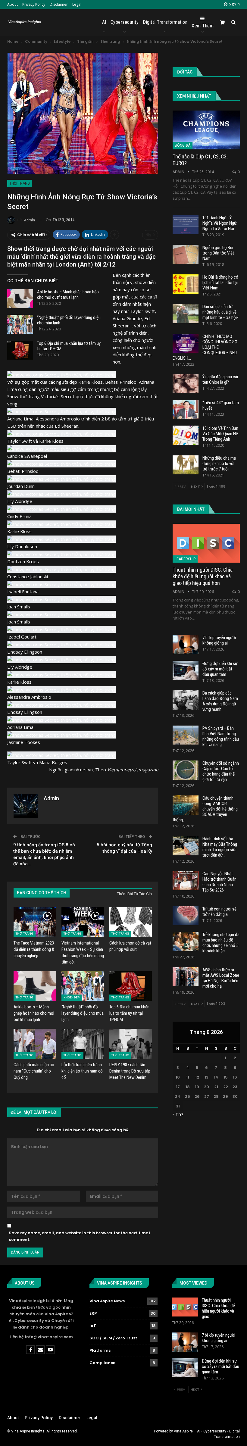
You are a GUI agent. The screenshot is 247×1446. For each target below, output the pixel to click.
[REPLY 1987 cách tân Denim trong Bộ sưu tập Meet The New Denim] (130, 1044)
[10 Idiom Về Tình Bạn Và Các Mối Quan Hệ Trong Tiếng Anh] (186, 435)
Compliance (102, 1363)
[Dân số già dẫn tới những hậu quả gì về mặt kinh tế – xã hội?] (186, 313)
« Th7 (178, 1114)
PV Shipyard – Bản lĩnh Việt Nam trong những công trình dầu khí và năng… (220, 736)
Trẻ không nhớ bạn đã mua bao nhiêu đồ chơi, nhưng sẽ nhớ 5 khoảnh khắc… (220, 943)
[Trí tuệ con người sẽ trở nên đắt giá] (186, 916)
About (12, 4)
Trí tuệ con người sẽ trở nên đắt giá (219, 911)
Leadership (185, 559)
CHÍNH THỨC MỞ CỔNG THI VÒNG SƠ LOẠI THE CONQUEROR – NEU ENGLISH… (205, 347)
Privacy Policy (33, 4)
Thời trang (19, 183)
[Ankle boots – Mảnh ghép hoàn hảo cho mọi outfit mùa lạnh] (20, 298)
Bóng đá (182, 145)
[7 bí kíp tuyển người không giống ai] (186, 644)
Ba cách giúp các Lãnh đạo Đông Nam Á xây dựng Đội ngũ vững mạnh (220, 701)
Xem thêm (203, 26)
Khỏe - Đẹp (72, 997)
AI (104, 22)
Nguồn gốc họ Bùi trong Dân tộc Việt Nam (218, 253)
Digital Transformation (165, 22)
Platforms (100, 1350)
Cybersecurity (125, 22)
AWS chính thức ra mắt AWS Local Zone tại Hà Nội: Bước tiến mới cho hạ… (220, 978)
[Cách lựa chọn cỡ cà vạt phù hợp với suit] (130, 922)
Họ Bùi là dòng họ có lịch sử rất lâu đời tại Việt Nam (220, 282)
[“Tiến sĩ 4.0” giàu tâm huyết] (186, 409)
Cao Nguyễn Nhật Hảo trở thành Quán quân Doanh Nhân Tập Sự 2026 (219, 882)
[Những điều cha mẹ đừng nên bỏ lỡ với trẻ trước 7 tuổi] (186, 465)
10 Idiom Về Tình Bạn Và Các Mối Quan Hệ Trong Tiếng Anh (220, 434)
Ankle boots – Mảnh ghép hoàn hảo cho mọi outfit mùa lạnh (68, 294)
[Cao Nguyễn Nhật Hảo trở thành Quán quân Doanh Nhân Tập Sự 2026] (186, 880)
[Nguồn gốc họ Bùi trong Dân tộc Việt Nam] (186, 254)
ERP (93, 1313)
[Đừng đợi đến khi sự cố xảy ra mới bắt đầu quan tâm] (186, 670)
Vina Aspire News (107, 1301)
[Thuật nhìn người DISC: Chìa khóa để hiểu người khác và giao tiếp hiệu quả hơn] (206, 543)
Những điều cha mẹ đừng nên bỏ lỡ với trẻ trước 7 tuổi (219, 463)
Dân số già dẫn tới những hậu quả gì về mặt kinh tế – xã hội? (220, 312)
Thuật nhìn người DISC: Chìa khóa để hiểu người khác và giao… (218, 1308)
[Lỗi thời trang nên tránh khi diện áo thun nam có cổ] (82, 1044)
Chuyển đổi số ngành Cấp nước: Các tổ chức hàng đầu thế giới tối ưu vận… (220, 771)
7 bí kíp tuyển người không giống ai (219, 640)
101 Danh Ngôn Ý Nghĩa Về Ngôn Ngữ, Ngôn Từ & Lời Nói (219, 223)
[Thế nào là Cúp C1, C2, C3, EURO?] (206, 130)
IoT (92, 1326)
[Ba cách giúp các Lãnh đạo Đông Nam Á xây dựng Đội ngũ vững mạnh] (186, 700)
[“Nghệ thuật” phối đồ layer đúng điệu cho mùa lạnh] (20, 324)
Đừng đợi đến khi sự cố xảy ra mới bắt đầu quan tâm (219, 669)
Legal (76, 4)
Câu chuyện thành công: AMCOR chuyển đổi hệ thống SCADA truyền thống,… (205, 809)
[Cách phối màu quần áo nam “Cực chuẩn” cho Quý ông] (35, 1044)
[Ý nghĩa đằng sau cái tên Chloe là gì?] (186, 383)
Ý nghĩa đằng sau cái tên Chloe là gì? (220, 379)
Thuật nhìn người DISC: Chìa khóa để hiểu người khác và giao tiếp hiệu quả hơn (203, 576)
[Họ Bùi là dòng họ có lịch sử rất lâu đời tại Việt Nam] (186, 284)
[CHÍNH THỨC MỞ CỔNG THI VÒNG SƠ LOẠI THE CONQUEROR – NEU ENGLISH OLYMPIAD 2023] (186, 343)
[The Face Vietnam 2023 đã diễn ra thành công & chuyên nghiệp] (35, 922)
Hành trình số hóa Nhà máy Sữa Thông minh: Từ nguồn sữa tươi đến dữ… (219, 847)
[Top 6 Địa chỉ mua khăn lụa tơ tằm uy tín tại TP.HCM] (20, 350)
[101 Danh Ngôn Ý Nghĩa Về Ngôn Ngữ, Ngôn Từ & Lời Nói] (186, 224)
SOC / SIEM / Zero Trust (113, 1338)
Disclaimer (59, 4)
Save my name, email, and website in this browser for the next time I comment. (79, 1236)
